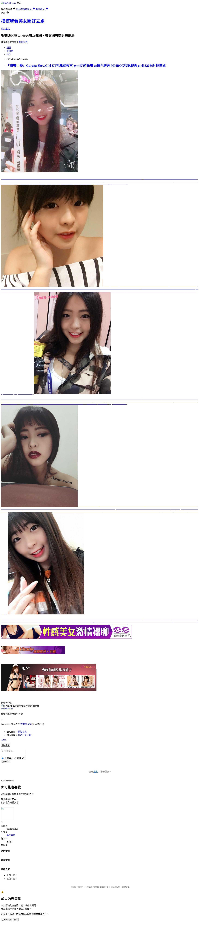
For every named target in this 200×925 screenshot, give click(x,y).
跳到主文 (5, 28)
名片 (9, 54)
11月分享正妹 (24, 735)
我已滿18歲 (6, 920)
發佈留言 (5, 762)
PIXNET (80, 887)
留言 (29, 724)
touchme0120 (7, 709)
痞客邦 (23, 724)
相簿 (9, 47)
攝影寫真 (23, 42)
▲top (3, 740)
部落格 (10, 51)
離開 (15, 920)
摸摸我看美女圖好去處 (23, 21)
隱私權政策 (115, 887)
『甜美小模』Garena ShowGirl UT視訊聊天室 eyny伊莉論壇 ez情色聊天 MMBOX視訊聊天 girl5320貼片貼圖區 (86, 65)
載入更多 (5, 745)
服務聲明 (125, 887)
